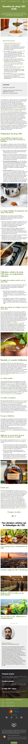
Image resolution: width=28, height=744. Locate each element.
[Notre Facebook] (21, 717)
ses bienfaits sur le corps (19, 458)
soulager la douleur (10, 383)
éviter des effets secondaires (10, 403)
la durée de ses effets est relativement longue (12, 393)
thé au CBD (16, 299)
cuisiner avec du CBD (20, 508)
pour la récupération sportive (20, 108)
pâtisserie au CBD (15, 293)
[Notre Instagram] (11, 717)
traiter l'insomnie (7, 386)
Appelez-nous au (14, 699)
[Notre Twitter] (16, 717)
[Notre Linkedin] (6, 717)
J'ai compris (14, 742)
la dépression (24, 386)
